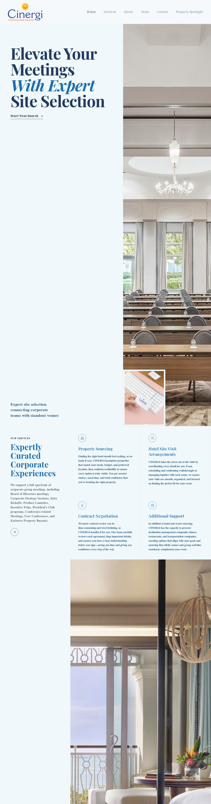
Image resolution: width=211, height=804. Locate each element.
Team (145, 12)
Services (110, 12)
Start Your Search (25, 116)
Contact (162, 12)
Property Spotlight (189, 12)
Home (91, 12)
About (128, 12)
